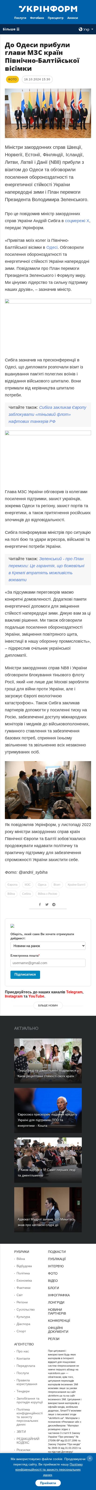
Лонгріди (56, 1302)
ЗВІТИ (21, 1431)
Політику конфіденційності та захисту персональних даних (49, 1469)
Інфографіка (59, 1295)
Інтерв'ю (56, 1266)
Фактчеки (24, 1288)
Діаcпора (23, 1324)
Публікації (57, 1259)
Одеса (42, 884)
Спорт (21, 1331)
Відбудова (24, 1266)
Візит (57, 884)
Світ (20, 1295)
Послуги (20, 18)
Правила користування (27, 1382)
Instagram (14, 996)
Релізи (53, 1339)
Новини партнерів (57, 1311)
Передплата (26, 1366)
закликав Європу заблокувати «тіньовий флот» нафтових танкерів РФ (47, 414)
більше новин (48, 1005)
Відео (53, 1281)
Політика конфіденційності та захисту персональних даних (30, 1417)
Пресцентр (56, 18)
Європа (12, 884)
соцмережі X (77, 220)
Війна (11, 893)
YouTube (36, 996)
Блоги (53, 1288)
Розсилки (23, 1450)
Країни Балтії (76, 884)
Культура (23, 1317)
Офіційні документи (58, 1329)
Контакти (23, 1358)
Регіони (22, 1302)
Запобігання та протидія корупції (30, 1400)
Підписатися (25, 974)
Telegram (74, 992)
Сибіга (26, 893)
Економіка (24, 1280)
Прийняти (48, 1483)
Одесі (52, 247)
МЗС (28, 884)
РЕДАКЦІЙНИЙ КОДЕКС (28, 1440)
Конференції (59, 1320)
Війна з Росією (47, 893)
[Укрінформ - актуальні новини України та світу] (48, 8)
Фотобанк (37, 18)
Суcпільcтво (26, 1309)
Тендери (23, 1391)
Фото (53, 1273)
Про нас (23, 1351)
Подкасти (57, 1252)
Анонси (72, 18)
